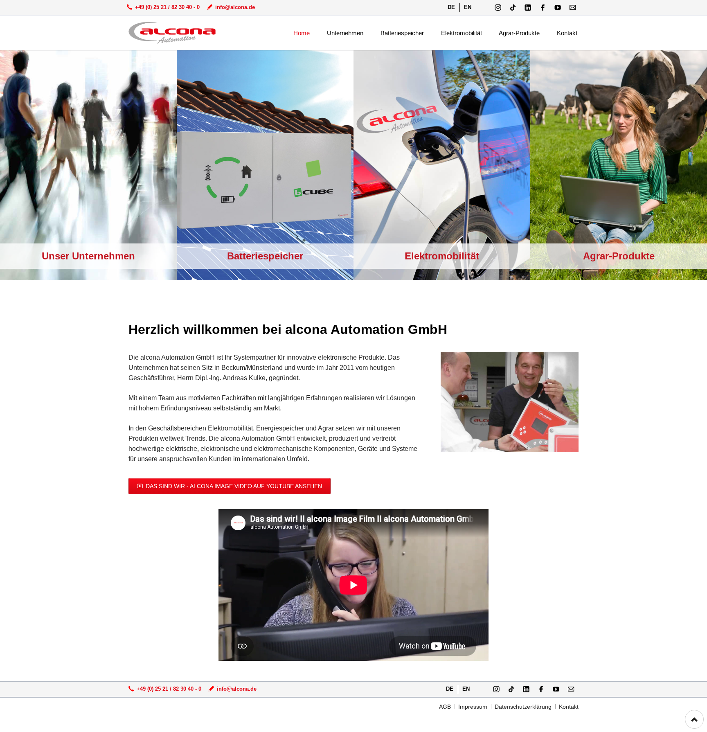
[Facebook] (542, 7)
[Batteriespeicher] (265, 165)
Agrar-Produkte (619, 255)
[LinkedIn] (528, 7)
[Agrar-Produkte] (618, 165)
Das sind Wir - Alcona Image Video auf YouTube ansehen (233, 486)
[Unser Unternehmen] (88, 165)
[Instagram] (498, 7)
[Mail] (572, 7)
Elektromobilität (442, 255)
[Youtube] (557, 7)
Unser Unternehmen (88, 255)
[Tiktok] (512, 7)
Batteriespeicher (265, 255)
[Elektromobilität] (442, 165)
